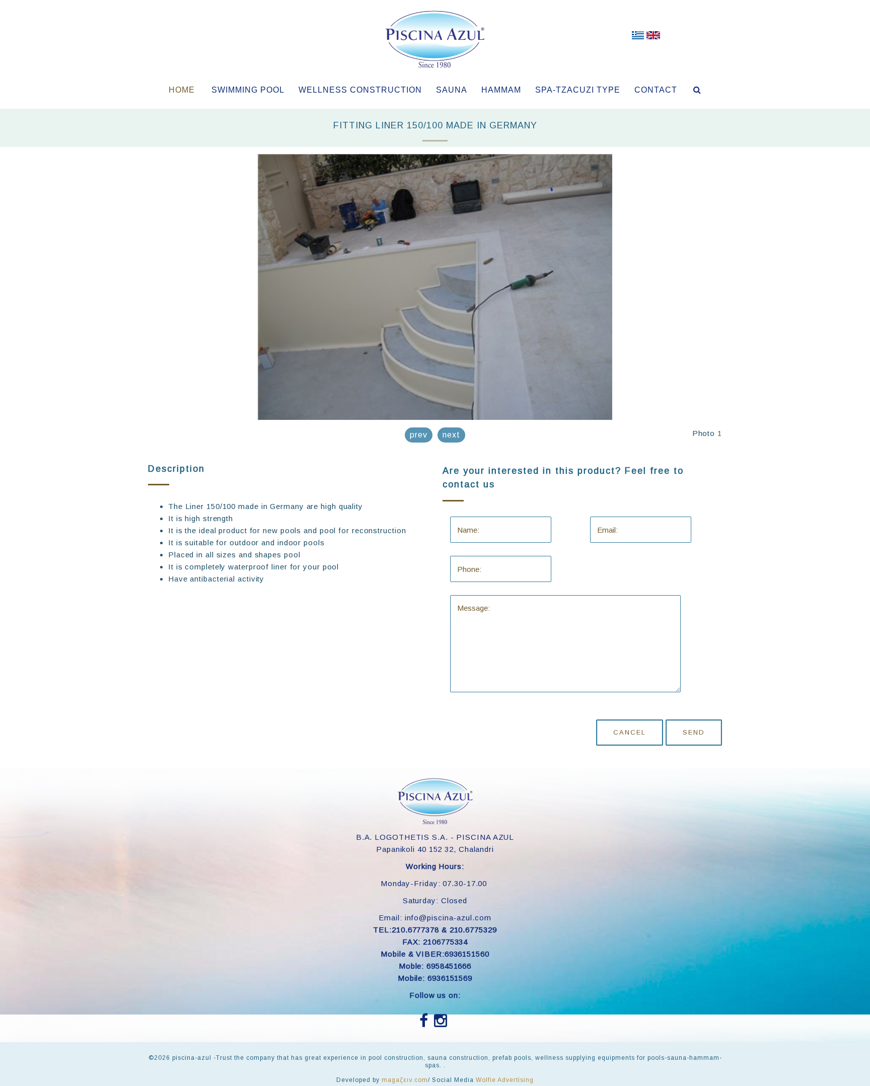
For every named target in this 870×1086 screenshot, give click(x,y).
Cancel (629, 732)
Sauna (451, 90)
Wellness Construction (360, 90)
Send (694, 732)
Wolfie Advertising (505, 1079)
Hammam (501, 90)
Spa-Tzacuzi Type (577, 90)
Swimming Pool (247, 90)
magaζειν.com (405, 1079)
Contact (655, 90)
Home (182, 90)
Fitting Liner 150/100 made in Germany (435, 125)
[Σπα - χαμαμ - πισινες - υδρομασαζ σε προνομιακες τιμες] (638, 37)
